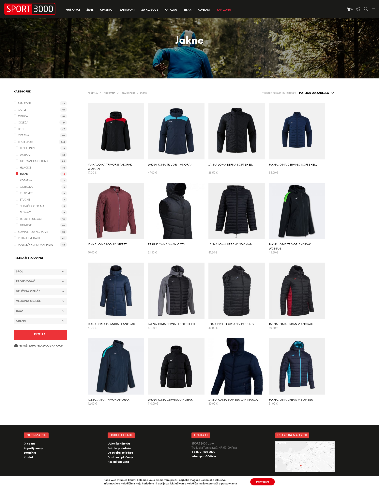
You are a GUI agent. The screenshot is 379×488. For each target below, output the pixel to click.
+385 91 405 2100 (203, 452)
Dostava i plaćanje (120, 457)
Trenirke (26, 225)
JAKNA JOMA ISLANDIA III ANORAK (111, 324)
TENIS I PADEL (28, 148)
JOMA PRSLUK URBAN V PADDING (231, 324)
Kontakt (204, 10)
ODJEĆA (23, 123)
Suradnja (30, 452)
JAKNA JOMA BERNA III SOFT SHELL (171, 324)
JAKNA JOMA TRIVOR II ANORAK (170, 164)
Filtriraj (40, 334)
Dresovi (25, 155)
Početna (93, 93)
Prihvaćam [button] (262, 482)
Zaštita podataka (119, 448)
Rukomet (26, 193)
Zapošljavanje (33, 448)
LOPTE (22, 129)
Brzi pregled (118, 155)
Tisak (187, 10)
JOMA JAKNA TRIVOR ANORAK (108, 400)
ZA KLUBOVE (149, 10)
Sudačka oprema (32, 206)
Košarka (26, 180)
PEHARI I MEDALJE (29, 238)
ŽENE (90, 10)
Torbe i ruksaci (31, 219)
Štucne (25, 200)
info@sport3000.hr (203, 456)
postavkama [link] (229, 483)
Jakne (24, 174)
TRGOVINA (109, 93)
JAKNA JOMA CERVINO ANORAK (170, 400)
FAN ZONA (224, 10)
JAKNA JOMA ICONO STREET (107, 244)
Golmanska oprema (34, 161)
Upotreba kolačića (121, 452)
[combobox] (316, 93)
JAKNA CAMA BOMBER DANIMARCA (233, 400)
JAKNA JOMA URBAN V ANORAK (291, 324)
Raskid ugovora (118, 462)
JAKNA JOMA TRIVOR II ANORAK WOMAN (110, 167)
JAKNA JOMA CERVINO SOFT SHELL (293, 164)
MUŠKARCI (73, 10)
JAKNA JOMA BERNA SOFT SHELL (230, 164)
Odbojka (26, 187)
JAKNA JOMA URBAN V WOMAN (230, 244)
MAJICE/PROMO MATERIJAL (35, 245)
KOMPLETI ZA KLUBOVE (33, 232)
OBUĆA (23, 116)
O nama (29, 443)
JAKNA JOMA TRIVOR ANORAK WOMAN (290, 246)
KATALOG (171, 10)
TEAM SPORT (126, 10)
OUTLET (23, 110)
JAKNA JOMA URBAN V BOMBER (291, 400)
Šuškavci (26, 212)
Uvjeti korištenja (119, 443)
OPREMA (106, 10)
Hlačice (25, 168)
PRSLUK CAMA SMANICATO (166, 244)
